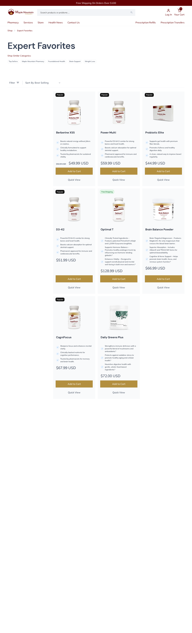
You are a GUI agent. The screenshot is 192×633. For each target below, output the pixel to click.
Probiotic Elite (154, 132)
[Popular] (74, 113)
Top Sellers (13, 61)
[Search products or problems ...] (131, 12)
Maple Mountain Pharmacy (33, 61)
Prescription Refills (145, 22)
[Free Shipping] (119, 209)
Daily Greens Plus (112, 337)
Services (28, 22)
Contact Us (74, 22)
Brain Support (75, 61)
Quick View (74, 179)
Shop (10, 30)
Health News (55, 22)
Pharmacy (13, 22)
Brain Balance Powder (159, 229)
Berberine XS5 (65, 132)
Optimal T (107, 229)
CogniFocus (63, 337)
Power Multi (108, 132)
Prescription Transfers (172, 22)
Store (41, 22)
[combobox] (86, 12)
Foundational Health (56, 61)
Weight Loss (90, 61)
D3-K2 (60, 229)
